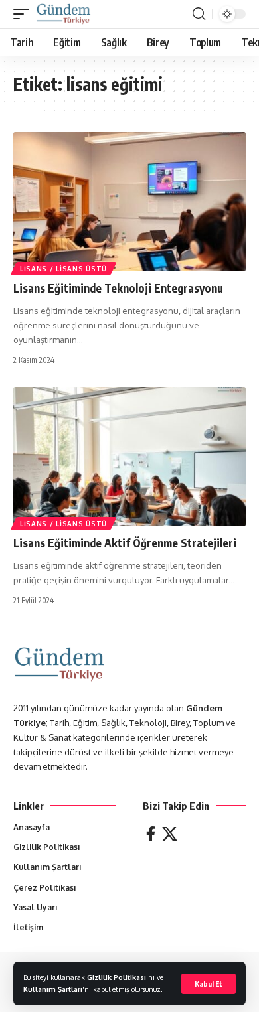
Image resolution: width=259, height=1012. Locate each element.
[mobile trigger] (24, 14)
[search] (199, 14)
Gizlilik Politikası (116, 977)
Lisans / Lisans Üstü (63, 269)
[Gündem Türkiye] (63, 14)
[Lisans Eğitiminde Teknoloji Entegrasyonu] (129, 201)
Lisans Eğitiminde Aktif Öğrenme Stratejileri (124, 543)
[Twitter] (170, 834)
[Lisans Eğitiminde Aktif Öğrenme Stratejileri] (129, 456)
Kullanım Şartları (52, 989)
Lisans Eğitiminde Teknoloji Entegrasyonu (118, 288)
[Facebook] (151, 834)
